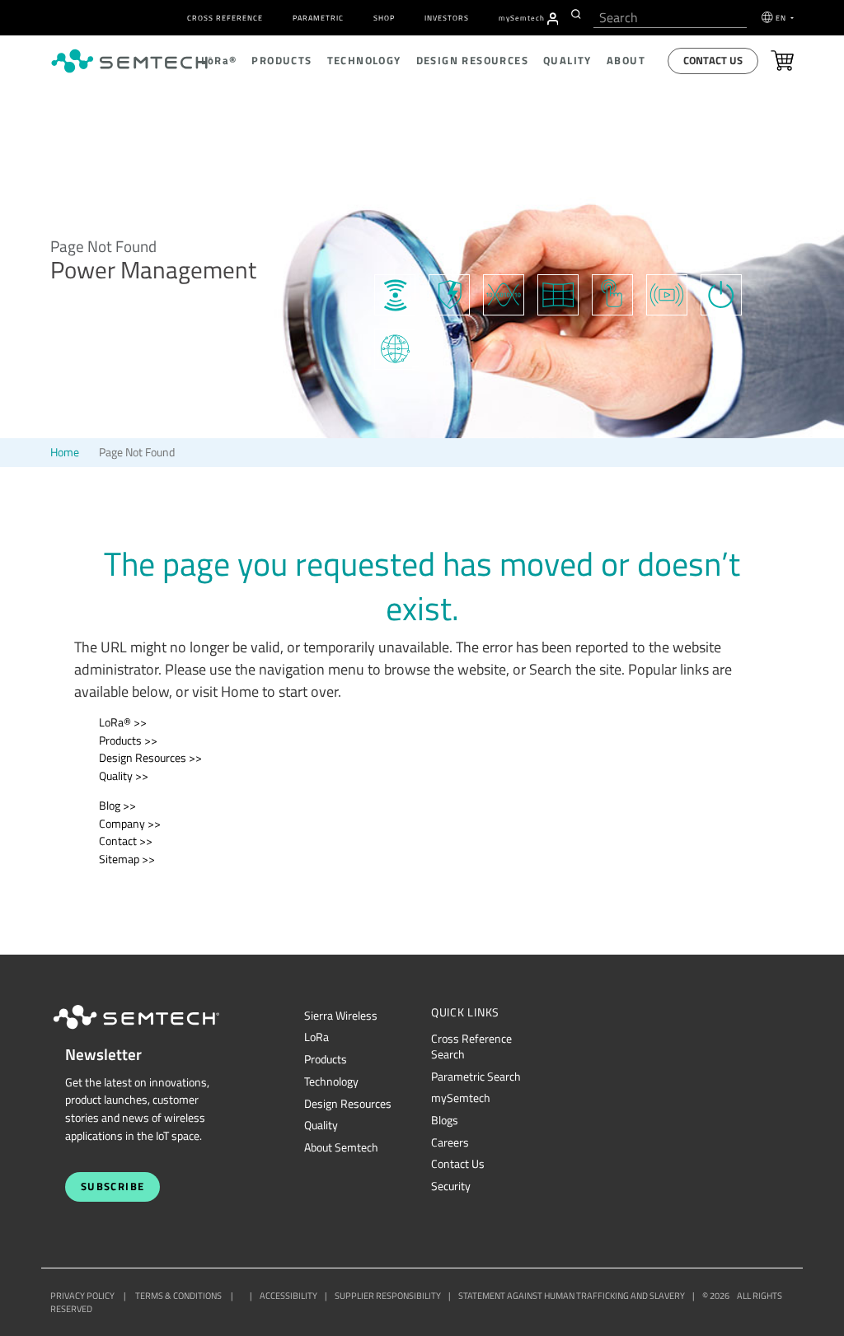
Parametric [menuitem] (318, 17)
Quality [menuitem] (567, 60)
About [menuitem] (626, 60)
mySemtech (460, 1098)
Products (325, 1059)
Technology (331, 1081)
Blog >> (117, 805)
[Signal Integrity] (503, 293)
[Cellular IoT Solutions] (394, 347)
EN (782, 17)
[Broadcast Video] (666, 293)
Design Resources (348, 1104)
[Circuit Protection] (449, 293)
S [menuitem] (522, 17)
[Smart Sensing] (612, 293)
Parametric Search (476, 1076)
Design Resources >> (150, 758)
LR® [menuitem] (219, 60)
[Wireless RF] (394, 293)
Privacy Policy (82, 1295)
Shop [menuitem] (384, 17)
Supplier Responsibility (388, 1295)
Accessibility (288, 1295)
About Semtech (341, 1147)
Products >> (128, 740)
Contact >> (125, 841)
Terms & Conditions (178, 1295)
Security (451, 1186)
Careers (450, 1142)
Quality (321, 1125)
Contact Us (713, 60)
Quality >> (123, 776)
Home (64, 452)
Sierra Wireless (340, 1016)
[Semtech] (153, 1032)
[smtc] (131, 61)
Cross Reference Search (471, 1046)
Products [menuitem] (281, 60)
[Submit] (578, 14)
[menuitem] (553, 19)
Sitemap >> (127, 859)
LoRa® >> (123, 722)
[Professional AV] (558, 293)
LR (316, 1037)
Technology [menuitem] (364, 60)
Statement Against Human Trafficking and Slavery (571, 1295)
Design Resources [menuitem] (472, 60)
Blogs (444, 1120)
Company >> (130, 824)
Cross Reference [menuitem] (225, 17)
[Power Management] (721, 293)
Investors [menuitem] (446, 17)
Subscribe (113, 1186)
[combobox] (670, 17)
